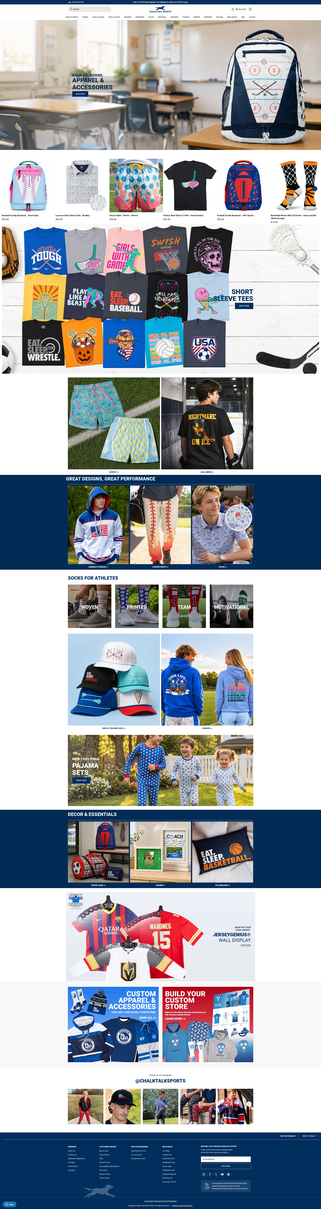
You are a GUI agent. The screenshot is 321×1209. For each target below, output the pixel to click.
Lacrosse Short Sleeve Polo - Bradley (72, 215)
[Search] (71, 9)
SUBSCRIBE (225, 1166)
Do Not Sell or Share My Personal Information (160, 1201)
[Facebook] (210, 1174)
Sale (243, 17)
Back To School (72, 17)
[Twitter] (216, 1174)
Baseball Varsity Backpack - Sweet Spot (20, 215)
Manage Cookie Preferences (182, 1206)
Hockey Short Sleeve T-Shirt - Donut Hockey (183, 215)
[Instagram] (203, 1174)
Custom (252, 17)
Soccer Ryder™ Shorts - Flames (123, 215)
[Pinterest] (228, 1174)
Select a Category (308, 1136)
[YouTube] (222, 1174)
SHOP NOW (80, 94)
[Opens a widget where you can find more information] (9, 1204)
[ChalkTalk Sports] (160, 9)
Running (219, 17)
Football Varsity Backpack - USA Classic (235, 215)
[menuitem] (238, 9)
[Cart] (250, 9)
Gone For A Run (77, 2)
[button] (85, 17)
